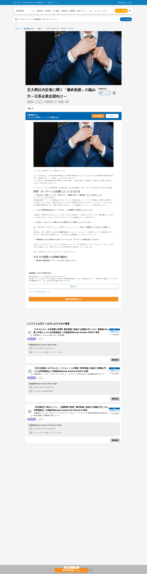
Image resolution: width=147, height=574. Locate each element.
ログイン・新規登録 (121, 11)
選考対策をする (29, 28)
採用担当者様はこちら (124, 2)
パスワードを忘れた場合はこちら (39, 292)
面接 (39, 28)
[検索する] (130, 11)
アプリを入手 (126, 19)
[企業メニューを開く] (29, 332)
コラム (17, 28)
